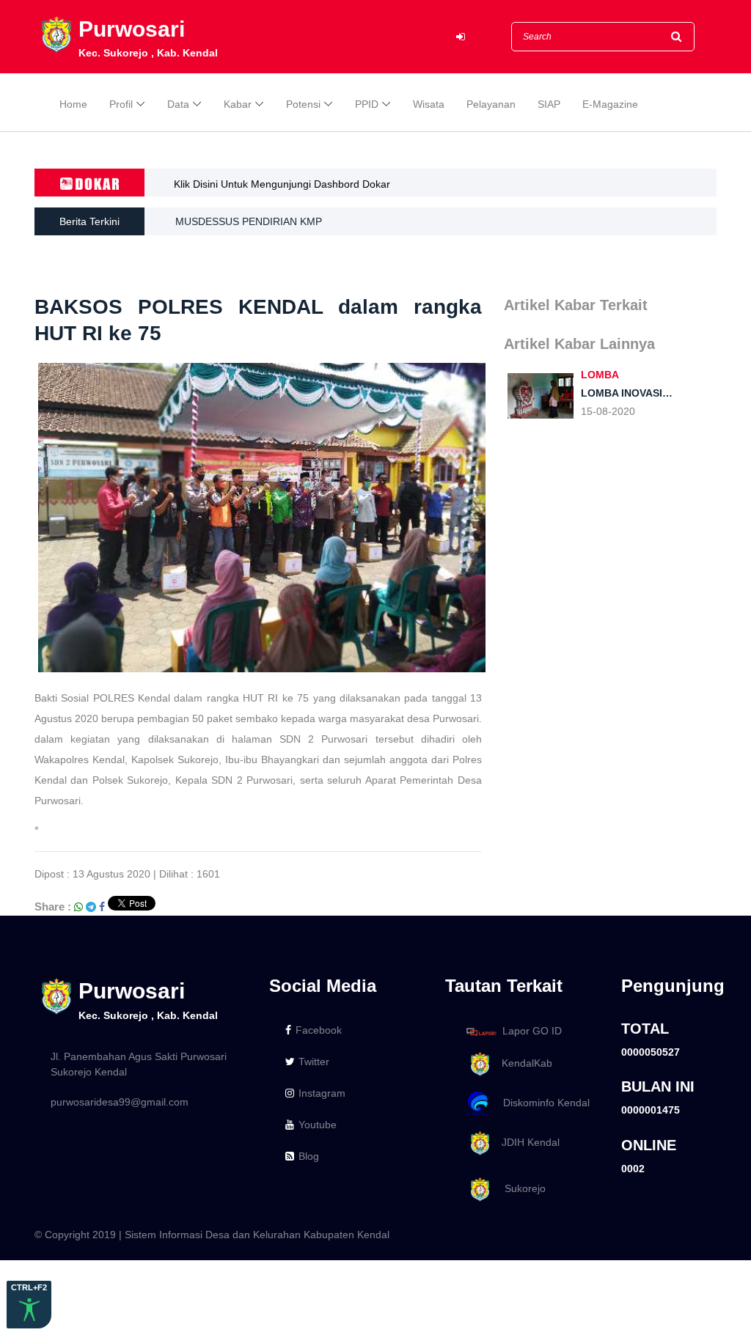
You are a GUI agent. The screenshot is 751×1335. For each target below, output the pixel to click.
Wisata (428, 104)
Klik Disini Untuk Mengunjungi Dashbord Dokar (282, 184)
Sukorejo (519, 1188)
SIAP (549, 104)
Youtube (317, 1124)
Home (73, 104)
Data (178, 104)
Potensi (303, 104)
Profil (121, 104)
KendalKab (522, 1063)
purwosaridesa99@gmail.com (119, 1102)
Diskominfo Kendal (542, 1102)
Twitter (313, 1061)
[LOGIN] (461, 37)
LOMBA (600, 374)
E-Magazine (610, 104)
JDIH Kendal (526, 1142)
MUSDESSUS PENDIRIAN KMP (248, 221)
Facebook (319, 1030)
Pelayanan (491, 104)
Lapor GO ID (532, 1031)
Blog (308, 1156)
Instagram (321, 1093)
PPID (366, 104)
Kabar (238, 104)
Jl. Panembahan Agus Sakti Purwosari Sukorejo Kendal (139, 1064)
